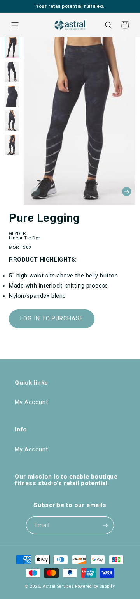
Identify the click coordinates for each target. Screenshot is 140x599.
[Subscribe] (105, 525)
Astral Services (58, 586)
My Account (31, 402)
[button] (15, 25)
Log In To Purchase (51, 318)
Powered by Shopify (95, 586)
